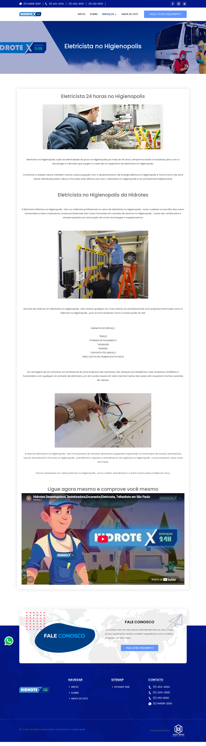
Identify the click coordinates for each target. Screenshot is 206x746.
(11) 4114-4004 (56, 3)
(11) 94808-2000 (32, 3)
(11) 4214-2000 (76, 3)
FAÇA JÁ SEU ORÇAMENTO (165, 14)
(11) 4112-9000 (96, 3)
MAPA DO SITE (130, 14)
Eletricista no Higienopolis (71, 729)
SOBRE (94, 14)
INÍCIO (81, 14)
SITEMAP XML (122, 687)
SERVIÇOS (108, 14)
